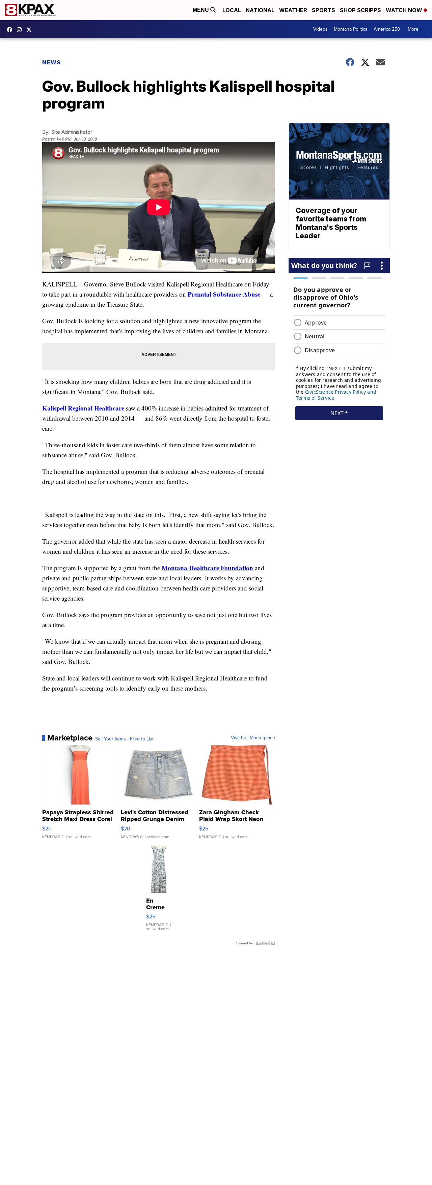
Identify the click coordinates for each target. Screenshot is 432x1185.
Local (231, 10)
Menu (201, 10)
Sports (323, 10)
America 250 (387, 29)
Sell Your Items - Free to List (124, 739)
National (260, 10)
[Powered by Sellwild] (265, 943)
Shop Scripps (360, 10)
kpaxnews (30, 29)
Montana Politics (351, 29)
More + (415, 29)
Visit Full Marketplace (253, 737)
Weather (293, 10)
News (51, 62)
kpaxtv (11, 29)
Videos (320, 29)
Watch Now (405, 10)
